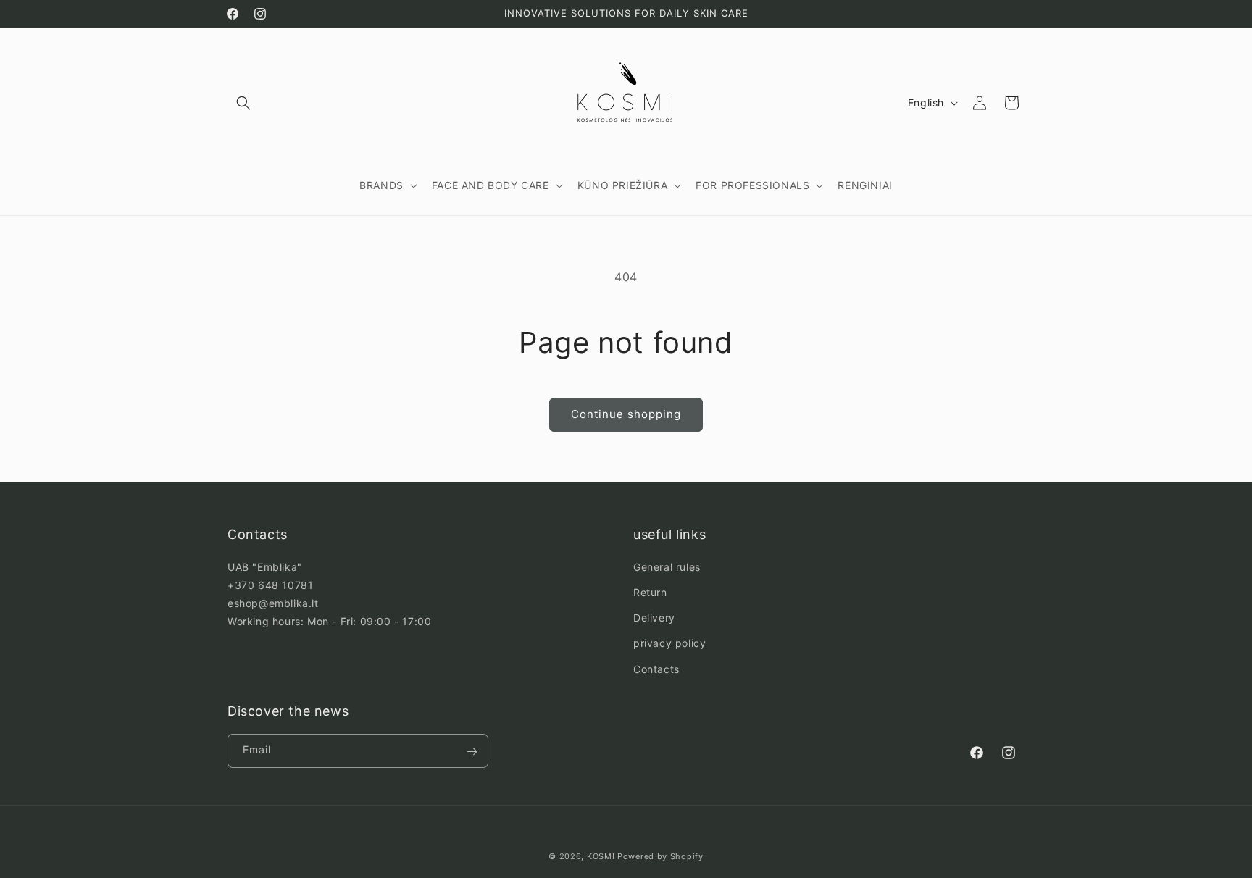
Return (650, 591)
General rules (667, 566)
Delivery (654, 617)
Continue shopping (626, 414)
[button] (243, 103)
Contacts (656, 668)
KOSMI (601, 856)
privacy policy (669, 643)
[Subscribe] (472, 752)
